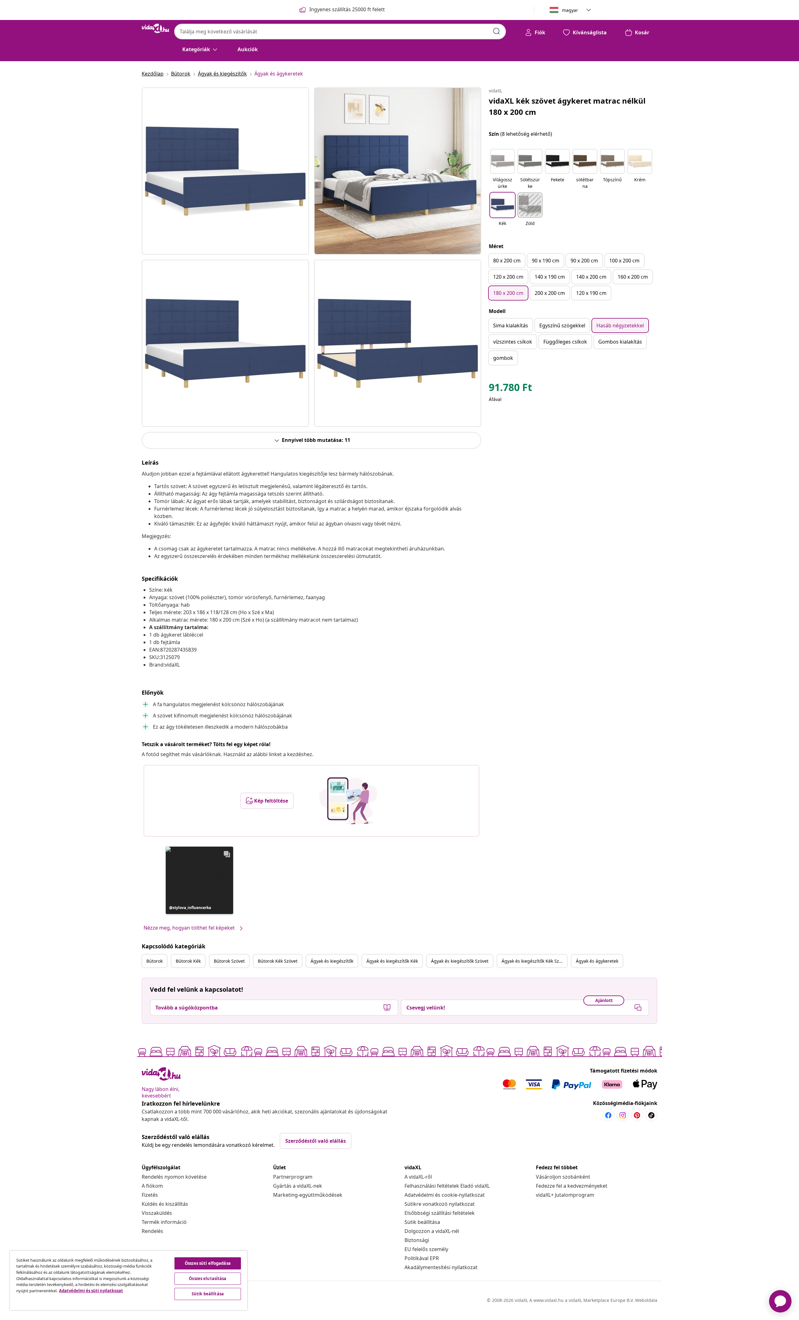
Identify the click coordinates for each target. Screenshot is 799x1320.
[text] (510, 389)
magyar (570, 10)
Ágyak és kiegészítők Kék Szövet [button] (534, 961)
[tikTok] (651, 1115)
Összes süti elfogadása (208, 1263)
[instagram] (623, 1115)
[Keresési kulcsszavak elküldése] (497, 31)
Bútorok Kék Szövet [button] (277, 961)
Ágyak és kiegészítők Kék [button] (392, 961)
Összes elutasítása (207, 1278)
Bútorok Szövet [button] (229, 961)
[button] (199, 880)
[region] (128, 1280)
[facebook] (608, 1115)
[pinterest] (637, 1115)
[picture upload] (348, 801)
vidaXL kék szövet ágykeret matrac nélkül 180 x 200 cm (567, 106)
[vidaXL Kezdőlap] (155, 28)
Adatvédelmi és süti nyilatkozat (91, 1290)
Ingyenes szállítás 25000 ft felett (347, 9)
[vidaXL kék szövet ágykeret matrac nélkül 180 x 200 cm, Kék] (225, 171)
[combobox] (340, 31)
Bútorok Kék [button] (188, 961)
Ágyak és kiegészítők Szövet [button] (459, 961)
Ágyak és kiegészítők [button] (332, 961)
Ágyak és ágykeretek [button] (597, 961)
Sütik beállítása (422, 1222)
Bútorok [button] (154, 961)
